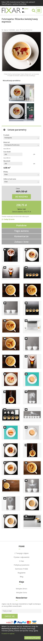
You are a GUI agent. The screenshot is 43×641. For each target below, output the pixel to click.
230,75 (20, 205)
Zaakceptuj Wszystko (32, 638)
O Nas (21, 561)
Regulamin (21, 573)
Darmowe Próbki (21, 569)
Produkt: (6, 135)
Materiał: (6, 142)
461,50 (20, 191)
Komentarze (21, 236)
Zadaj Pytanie (8, 219)
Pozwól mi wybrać (8, 633)
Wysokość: (6, 161)
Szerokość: (7, 152)
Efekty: (5, 172)
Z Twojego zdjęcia (21, 553)
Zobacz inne (21, 241)
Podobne (21, 225)
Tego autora (21, 230)
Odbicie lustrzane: (9, 179)
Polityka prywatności (21, 565)
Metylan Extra (21, 592)
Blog (21, 576)
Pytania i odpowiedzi (21, 557)
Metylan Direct (21, 588)
